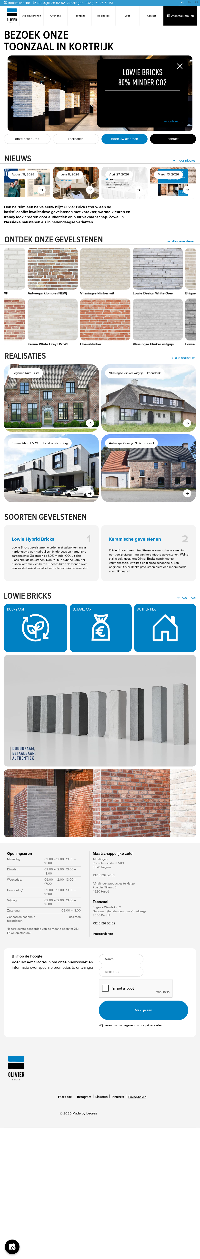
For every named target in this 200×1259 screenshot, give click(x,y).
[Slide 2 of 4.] (100, 803)
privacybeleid (154, 1025)
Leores (91, 1113)
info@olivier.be (19, 3)
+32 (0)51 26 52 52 (51, 3)
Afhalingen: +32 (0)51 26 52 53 (90, 3)
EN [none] (189, 2)
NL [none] (182, 2)
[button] (13, 803)
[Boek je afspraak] (12, 1247)
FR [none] (196, 2)
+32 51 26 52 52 (104, 923)
